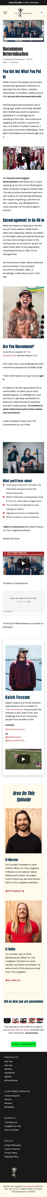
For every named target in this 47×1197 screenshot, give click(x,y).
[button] (5, 13)
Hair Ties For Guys (19, 1030)
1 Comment (13, 62)
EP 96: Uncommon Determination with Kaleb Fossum (29, 615)
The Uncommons (14, 709)
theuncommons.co (15, 729)
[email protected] (31, 1186)
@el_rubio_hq (12, 980)
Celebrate (8, 59)
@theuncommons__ (15, 740)
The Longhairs (7, 615)
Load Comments (23, 1044)
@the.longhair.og (14, 891)
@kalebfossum (13, 737)
